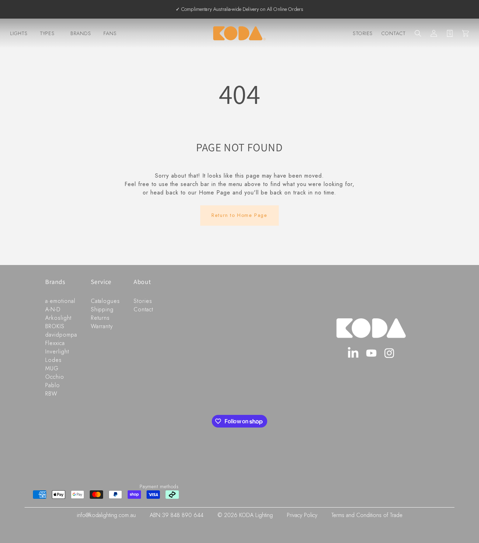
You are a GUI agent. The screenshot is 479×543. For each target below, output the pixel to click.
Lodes (53, 360)
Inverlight (57, 351)
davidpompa (61, 335)
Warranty (102, 326)
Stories (363, 33)
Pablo (52, 385)
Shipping (102, 309)
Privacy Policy (302, 515)
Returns (100, 318)
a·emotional (60, 301)
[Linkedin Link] (353, 353)
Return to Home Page (239, 215)
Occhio (54, 377)
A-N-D (53, 309)
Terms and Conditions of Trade (367, 515)
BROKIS (55, 326)
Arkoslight (58, 318)
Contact (394, 33)
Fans (110, 33)
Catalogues (105, 301)
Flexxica (55, 343)
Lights (19, 33)
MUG (52, 368)
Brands (80, 33)
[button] (417, 33)
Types (47, 33)
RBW (51, 394)
